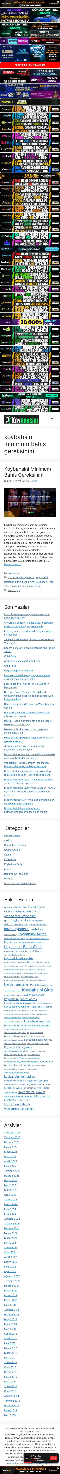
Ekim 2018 (10, 1305)
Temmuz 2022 (12, 1281)
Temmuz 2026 (12, 1137)
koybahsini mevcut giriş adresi (15, 1033)
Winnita (8, 878)
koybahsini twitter (38, 1065)
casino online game (34, 907)
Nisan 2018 (10, 1324)
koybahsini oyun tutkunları (13, 1040)
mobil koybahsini (40, 1096)
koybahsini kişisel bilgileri (13, 1022)
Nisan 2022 (10, 1295)
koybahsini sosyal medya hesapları (21, 1061)
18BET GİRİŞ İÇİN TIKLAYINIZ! (30, 65)
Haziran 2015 (11, 1405)
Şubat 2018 (10, 1333)
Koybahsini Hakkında (42, 1006)
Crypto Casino (12, 849)
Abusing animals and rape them (22, 661)
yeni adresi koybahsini (19, 1108)
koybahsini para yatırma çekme (38, 1044)
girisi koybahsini (15, 920)
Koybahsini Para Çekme (18, 1047)
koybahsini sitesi (12, 1058)
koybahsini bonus (33, 951)
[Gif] (30, 176)
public (7, 869)
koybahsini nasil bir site (15, 1036)
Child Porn (10, 656)
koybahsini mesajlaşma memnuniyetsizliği (19, 1029)
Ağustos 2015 (12, 1396)
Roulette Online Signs (16, 873)
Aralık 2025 (10, 1161)
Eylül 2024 (10, 1214)
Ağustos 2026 (12, 1132)
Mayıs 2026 (10, 1147)
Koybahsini (14, 573)
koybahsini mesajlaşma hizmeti (39, 1026)
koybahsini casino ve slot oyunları (36, 973)
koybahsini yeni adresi (15, 1080)
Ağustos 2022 (12, 1276)
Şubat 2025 (10, 1190)
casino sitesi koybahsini (21, 577)
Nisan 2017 (10, 1352)
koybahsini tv (46, 1061)
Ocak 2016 (10, 1391)
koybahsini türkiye (10, 1069)
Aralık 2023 (10, 1257)
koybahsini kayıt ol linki (12, 1018)
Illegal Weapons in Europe (18, 670)
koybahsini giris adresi (21, 984)
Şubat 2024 (10, 1247)
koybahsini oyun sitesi (37, 1036)
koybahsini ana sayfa (14, 938)
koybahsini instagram (26, 1010)
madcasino (9, 1096)
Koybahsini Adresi (32, 934)
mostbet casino (22, 1100)
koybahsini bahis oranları (34, 942)
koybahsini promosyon (15, 1054)
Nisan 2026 (10, 1151)
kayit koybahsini (16, 929)
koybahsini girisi (46, 985)
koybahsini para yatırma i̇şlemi (15, 1044)
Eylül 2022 (10, 1271)
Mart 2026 (10, 1156)
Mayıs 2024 (10, 1233)
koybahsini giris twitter (12, 991)
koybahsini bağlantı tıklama (14, 951)
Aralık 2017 (10, 1338)
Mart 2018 (10, 1329)
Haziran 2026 (11, 1142)
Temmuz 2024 (12, 1223)
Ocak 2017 (10, 1367)
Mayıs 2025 (10, 1180)
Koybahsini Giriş (13, 864)
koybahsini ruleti (34, 1055)
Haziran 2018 (11, 1314)
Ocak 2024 (10, 1252)
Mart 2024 (10, 1242)
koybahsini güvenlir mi (17, 1006)
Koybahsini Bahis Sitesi (23, 947)
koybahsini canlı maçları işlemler (39, 966)
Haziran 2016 (11, 1372)
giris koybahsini (35, 920)
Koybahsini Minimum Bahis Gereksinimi (27, 472)
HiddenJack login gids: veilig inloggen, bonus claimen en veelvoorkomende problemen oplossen (29, 792)
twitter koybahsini (17, 1104)
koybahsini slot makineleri (31, 1058)
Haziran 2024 (11, 1228)
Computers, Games (15, 845)
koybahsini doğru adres (29, 977)
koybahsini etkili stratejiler (35, 980)
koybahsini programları (38, 1051)
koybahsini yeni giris (38, 1080)
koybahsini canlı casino (38, 962)
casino (7, 840)
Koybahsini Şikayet (31, 1092)
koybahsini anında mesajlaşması (37, 939)
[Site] (30, 109)
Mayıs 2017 (10, 1348)
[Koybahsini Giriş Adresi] (21, 419)
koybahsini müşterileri (35, 1033)
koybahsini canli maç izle (18, 958)
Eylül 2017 (9, 1343)
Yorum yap (14, 590)
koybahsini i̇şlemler (11, 1014)
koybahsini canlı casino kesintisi (15, 966)
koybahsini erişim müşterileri (14, 980)
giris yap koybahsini (15, 924)
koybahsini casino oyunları (13, 973)
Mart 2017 (10, 1357)
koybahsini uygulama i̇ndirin (28, 1069)
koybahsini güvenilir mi (44, 1003)
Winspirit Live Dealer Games (20, 883)
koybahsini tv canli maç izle (17, 1065)
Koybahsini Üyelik (13, 1088)
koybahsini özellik (10, 1093)
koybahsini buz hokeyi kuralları (15, 955)
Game (7, 854)
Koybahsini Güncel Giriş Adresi (19, 1003)
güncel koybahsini (38, 924)
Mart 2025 (10, 1185)
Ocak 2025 (10, 1194)
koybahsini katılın (42, 1014)
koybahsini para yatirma (38, 1039)
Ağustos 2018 (12, 1309)
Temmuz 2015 (12, 1400)
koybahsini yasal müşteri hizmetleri (16, 1073)
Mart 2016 (10, 1381)
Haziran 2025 (11, 1175)
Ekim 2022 (10, 1266)
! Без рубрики (12, 835)
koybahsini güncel (33, 994)
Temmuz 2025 (12, 1170)
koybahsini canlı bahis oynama (15, 962)
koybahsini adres (10, 935)
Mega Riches (22, 1096)
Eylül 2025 (10, 1166)
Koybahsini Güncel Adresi (39, 1084)
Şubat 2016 (10, 1386)
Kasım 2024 (11, 1204)
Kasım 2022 (10, 1261)
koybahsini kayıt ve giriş (30, 1018)
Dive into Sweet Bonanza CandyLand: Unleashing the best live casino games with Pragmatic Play (28, 696)
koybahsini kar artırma (27, 1014)
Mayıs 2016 (10, 1376)
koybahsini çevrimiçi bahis (36, 1088)
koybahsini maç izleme (15, 1025)
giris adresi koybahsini (20, 916)
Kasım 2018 (10, 1300)
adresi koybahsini (12, 907)
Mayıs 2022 (10, 1290)
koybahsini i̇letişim (41, 1010)
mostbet (9, 1099)
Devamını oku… (12, 564)
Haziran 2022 (11, 1285)
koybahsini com (12, 976)
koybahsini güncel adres (20, 999)
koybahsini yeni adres (19, 1076)
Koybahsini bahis (14, 942)
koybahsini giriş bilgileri (12, 995)
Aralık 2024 (10, 1199)
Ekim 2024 (10, 1209)
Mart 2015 (10, 1415)
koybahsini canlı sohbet (37, 969)
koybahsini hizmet (10, 1010)
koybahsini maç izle (37, 1021)
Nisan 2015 (10, 1410)
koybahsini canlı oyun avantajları (15, 969)
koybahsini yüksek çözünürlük (14, 1085)
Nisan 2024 (10, 1238)
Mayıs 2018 (10, 1319)
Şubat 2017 (10, 1362)
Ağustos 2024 (12, 1218)
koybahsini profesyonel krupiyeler (16, 1051)
